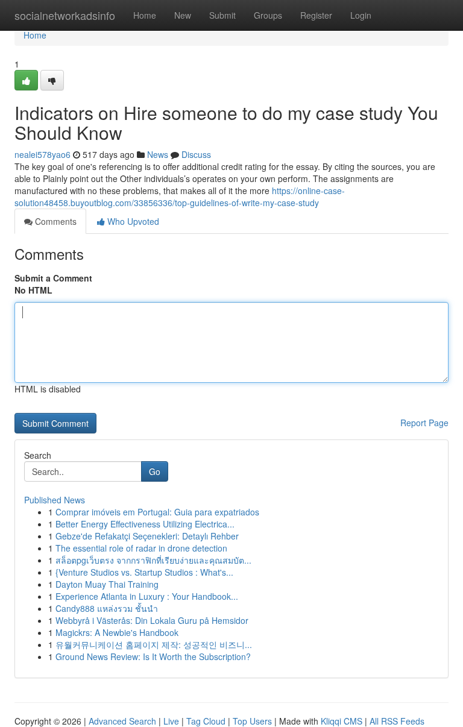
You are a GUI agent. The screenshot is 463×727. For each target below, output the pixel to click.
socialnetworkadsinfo (64, 15)
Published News (54, 500)
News (157, 154)
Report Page (424, 423)
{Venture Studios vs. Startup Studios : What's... (144, 572)
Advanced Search (122, 721)
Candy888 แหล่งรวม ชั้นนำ (106, 608)
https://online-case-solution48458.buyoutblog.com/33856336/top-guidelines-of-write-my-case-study (179, 196)
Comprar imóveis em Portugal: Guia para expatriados (157, 512)
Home (144, 15)
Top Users (252, 721)
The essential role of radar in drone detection (141, 548)
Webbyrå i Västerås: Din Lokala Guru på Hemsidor (151, 620)
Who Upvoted (132, 221)
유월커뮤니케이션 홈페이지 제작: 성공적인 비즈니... (153, 644)
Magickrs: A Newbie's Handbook (116, 632)
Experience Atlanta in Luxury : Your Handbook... (146, 596)
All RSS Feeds (397, 721)
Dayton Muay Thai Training (107, 584)
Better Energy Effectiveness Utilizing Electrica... (145, 524)
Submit (222, 15)
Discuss (196, 154)
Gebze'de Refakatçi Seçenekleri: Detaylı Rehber (147, 536)
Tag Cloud (205, 721)
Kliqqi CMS (341, 721)
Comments (55, 221)
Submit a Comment (53, 278)
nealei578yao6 (42, 154)
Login (360, 15)
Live (171, 721)
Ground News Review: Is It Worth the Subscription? (153, 656)
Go (154, 471)
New (182, 15)
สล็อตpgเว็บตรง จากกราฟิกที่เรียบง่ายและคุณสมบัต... (153, 560)
